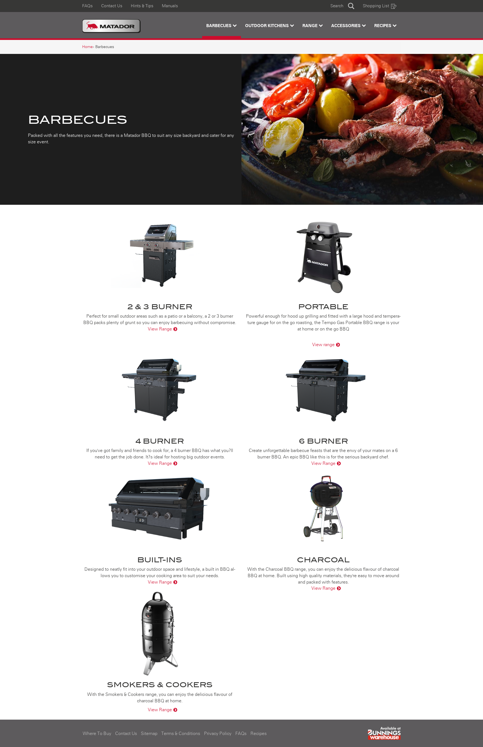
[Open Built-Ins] (159, 509)
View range (323, 344)
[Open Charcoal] (323, 509)
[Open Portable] (323, 256)
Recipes (383, 26)
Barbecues (219, 26)
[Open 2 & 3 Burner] (159, 256)
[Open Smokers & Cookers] (159, 633)
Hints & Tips (142, 6)
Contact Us (111, 6)
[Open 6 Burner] (323, 390)
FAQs (87, 6)
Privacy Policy (217, 733)
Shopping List (376, 6)
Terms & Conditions (180, 733)
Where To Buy (97, 733)
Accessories (346, 26)
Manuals (170, 6)
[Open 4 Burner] (159, 390)
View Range (160, 329)
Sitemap (149, 733)
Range (310, 26)
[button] (342, 6)
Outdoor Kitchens (267, 26)
